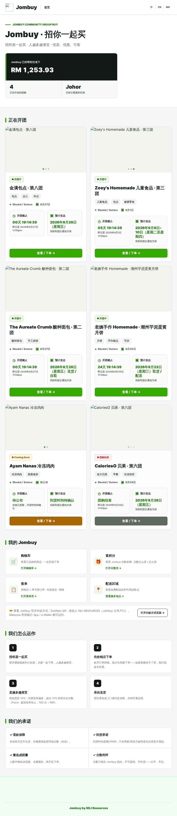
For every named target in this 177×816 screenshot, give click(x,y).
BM (168, 7)
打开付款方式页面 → (152, 612)
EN (159, 7)
